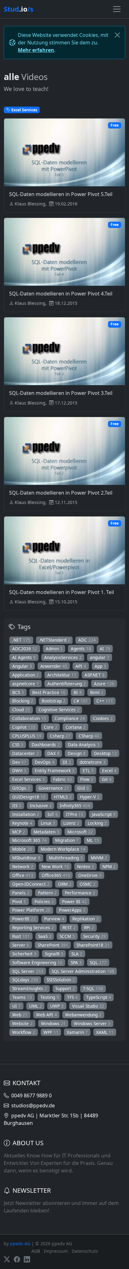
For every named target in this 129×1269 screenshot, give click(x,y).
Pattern (47, 893)
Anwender (53, 666)
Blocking (22, 701)
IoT (53, 814)
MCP (18, 832)
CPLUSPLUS (26, 736)
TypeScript (98, 997)
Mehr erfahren (36, 50)
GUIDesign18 (28, 797)
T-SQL (93, 988)
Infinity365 (75, 805)
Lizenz (71, 823)
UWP (57, 1006)
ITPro (74, 814)
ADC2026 (24, 649)
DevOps (44, 762)
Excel (109, 770)
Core (50, 727)
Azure (104, 684)
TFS (72, 997)
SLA (76, 954)
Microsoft (80, 832)
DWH (19, 770)
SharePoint (53, 945)
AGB (35, 1251)
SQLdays (25, 980)
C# (81, 701)
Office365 (56, 875)
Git (106, 779)
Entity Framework (55, 770)
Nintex (85, 866)
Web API (46, 1015)
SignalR (54, 954)
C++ (104, 701)
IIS (16, 805)
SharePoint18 (93, 945)
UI (16, 1006)
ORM (64, 884)
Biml (96, 692)
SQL (98, 962)
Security (94, 936)
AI (105, 649)
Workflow (23, 1032)
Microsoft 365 (29, 840)
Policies (44, 901)
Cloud (21, 710)
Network (22, 866)
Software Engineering (37, 962)
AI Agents (24, 657)
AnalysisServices (63, 657)
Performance (80, 893)
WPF (51, 1032)
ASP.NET (95, 675)
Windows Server (92, 1023)
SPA (76, 962)
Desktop (105, 753)
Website (22, 1023)
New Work (55, 866)
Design (76, 753)
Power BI (74, 901)
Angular (22, 666)
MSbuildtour (26, 858)
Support (65, 988)
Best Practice (48, 692)
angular (99, 657)
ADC (87, 640)
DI (67, 762)
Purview (54, 919)
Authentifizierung (66, 684)
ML (93, 840)
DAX (53, 753)
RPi (89, 927)
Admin (54, 649)
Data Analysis (84, 745)
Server (20, 945)
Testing (49, 997)
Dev (19, 762)
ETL (88, 770)
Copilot (23, 727)
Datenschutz (85, 1251)
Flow (86, 779)
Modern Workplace (63, 849)
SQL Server (27, 971)
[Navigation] (116, 9)
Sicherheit (24, 954)
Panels (20, 893)
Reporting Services (33, 927)
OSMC (87, 884)
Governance (54, 788)
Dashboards (46, 745)
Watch (67, 165)
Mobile (22, 849)
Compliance (69, 718)
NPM (109, 866)
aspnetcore (25, 684)
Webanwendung (83, 1015)
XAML (105, 1032)
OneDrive (89, 875)
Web (20, 1015)
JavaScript (104, 814)
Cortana (75, 727)
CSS (17, 745)
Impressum (56, 1251)
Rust (21, 936)
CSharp (89, 736)
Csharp (60, 736)
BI (78, 692)
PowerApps (72, 910)
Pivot (19, 901)
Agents (81, 649)
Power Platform (31, 910)
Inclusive (41, 805)
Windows (53, 1023)
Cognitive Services (59, 710)
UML (35, 1006)
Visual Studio (88, 1006)
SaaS (44, 936)
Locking (97, 823)
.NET (21, 640)
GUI (83, 788)
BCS (18, 692)
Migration (67, 840)
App (100, 666)
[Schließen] (117, 35)
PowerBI (24, 919)
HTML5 (63, 797)
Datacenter (25, 753)
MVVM (99, 858)
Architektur (61, 675)
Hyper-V (90, 797)
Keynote (22, 823)
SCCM (67, 936)
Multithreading (66, 858)
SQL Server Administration (83, 971)
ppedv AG (20, 1243)
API (80, 666)
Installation (25, 814)
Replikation (85, 919)
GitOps (21, 788)
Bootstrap (53, 701)
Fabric (62, 779)
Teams (22, 997)
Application (25, 675)
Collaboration (29, 718)
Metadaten (46, 832)
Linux (48, 823)
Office (22, 875)
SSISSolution (61, 980)
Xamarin (77, 1032)
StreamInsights (29, 988)
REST (69, 927)
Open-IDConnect (30, 884)
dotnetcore (93, 762)
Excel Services (28, 779)
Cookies (103, 718)
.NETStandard (54, 640)
